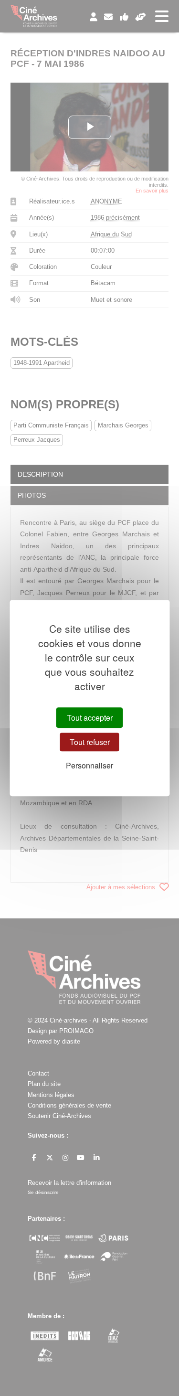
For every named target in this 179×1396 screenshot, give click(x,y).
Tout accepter (90, 717)
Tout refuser (90, 741)
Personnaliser (89, 765)
